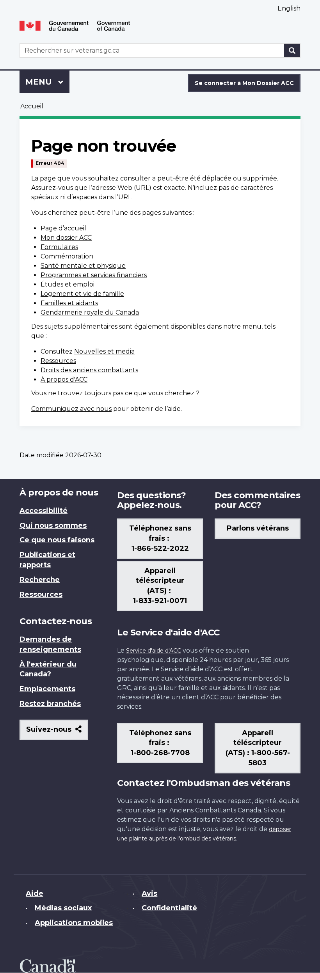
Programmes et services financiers (94, 275)
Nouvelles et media (104, 351)
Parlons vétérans (258, 528)
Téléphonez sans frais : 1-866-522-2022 (160, 538)
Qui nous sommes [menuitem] (53, 525)
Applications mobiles (74, 922)
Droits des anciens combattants (89, 370)
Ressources (58, 360)
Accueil (31, 106)
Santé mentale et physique (83, 265)
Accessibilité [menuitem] (44, 510)
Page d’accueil (63, 228)
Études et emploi (67, 284)
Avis (149, 893)
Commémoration (67, 256)
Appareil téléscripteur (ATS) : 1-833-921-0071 (160, 585)
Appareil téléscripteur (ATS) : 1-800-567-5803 (258, 748)
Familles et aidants (69, 303)
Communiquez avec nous (71, 408)
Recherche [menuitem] (40, 579)
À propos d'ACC (64, 379)
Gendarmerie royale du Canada (90, 312)
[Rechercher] (292, 50)
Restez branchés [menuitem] (50, 703)
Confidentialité (169, 908)
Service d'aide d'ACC (153, 650)
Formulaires (59, 247)
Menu (47, 82)
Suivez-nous (57, 732)
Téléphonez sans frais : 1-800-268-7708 (160, 743)
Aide (34, 893)
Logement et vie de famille (82, 293)
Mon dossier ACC (66, 237)
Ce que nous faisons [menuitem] (57, 540)
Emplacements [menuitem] (47, 689)
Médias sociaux (63, 908)
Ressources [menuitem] (41, 594)
